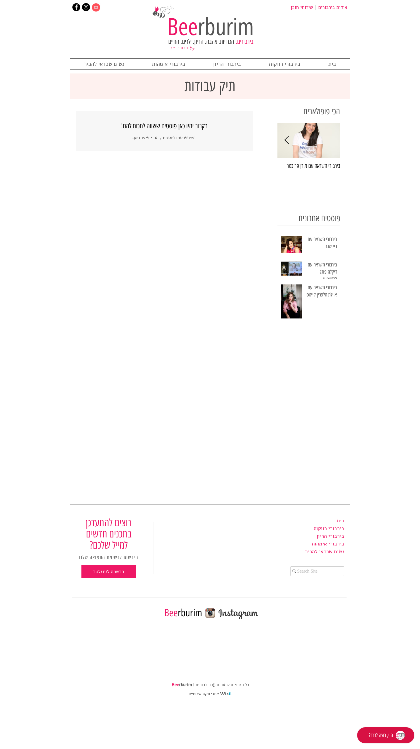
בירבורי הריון (330, 536)
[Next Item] (286, 140)
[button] (108, 571)
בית (340, 520)
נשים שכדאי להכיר (324, 551)
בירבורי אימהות (328, 543)
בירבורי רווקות (328, 528)
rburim (210, 27)
